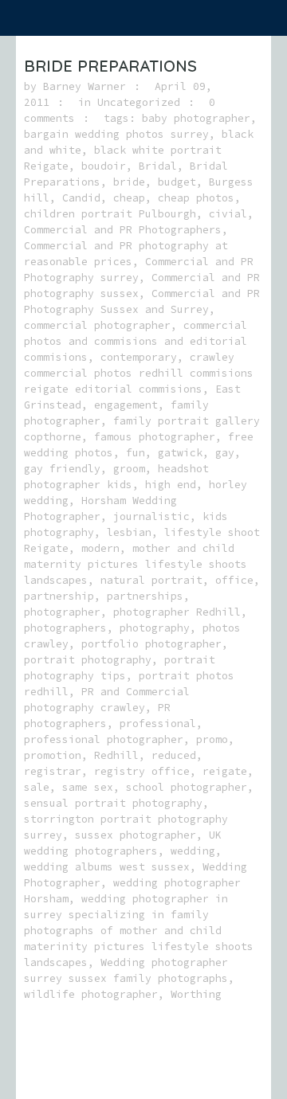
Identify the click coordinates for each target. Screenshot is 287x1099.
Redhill (116, 755)
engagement (126, 405)
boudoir (103, 166)
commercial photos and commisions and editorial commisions (135, 341)
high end (170, 484)
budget (177, 182)
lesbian (129, 532)
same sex (87, 787)
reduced (173, 755)
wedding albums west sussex (107, 867)
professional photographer (103, 739)
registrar (52, 771)
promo (212, 739)
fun (135, 453)
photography (155, 628)
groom (129, 468)
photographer (62, 612)
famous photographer (154, 437)
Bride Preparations (110, 66)
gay (224, 453)
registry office (142, 771)
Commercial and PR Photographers (123, 230)
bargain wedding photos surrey (116, 134)
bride (129, 182)
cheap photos (196, 198)
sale (36, 787)
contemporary (138, 357)
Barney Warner (84, 86)
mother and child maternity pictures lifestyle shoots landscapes (135, 564)
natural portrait (151, 580)
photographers (65, 628)
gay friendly (62, 468)
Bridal (158, 166)
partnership (59, 596)
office (234, 580)
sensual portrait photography (113, 803)
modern (100, 548)
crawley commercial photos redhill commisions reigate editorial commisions (139, 373)
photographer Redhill (177, 612)
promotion (52, 755)
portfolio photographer (151, 644)
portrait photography (87, 660)
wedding (193, 851)
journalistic (151, 516)
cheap (129, 198)
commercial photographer (97, 325)
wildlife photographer (91, 994)
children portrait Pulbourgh (110, 214)
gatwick (180, 453)
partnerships (145, 596)
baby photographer (196, 118)
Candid (81, 198)
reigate (224, 771)
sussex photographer (135, 835)
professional (158, 723)
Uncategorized (138, 102)
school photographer (186, 787)
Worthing (196, 994)
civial (228, 214)
